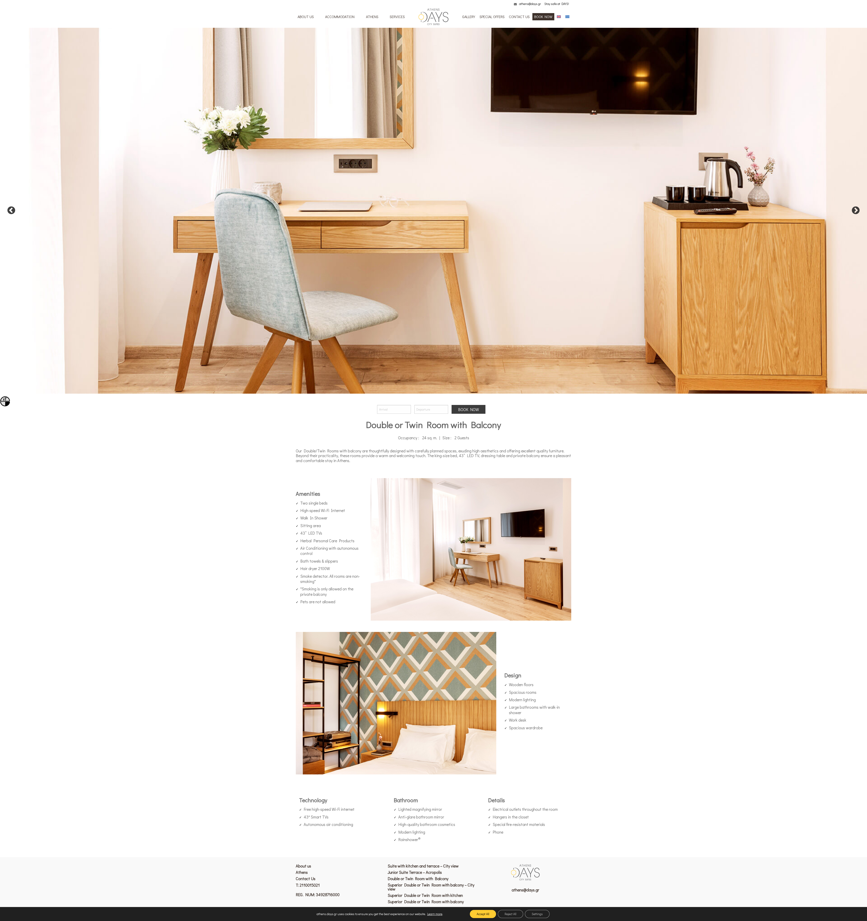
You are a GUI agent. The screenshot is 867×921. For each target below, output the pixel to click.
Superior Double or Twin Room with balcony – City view (431, 887)
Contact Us (305, 879)
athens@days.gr (530, 4)
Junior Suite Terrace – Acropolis (415, 872)
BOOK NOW (543, 16)
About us (303, 866)
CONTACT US (519, 16)
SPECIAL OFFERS (492, 16)
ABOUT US (306, 16)
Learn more (434, 914)
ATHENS (372, 16)
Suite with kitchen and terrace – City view (423, 866)
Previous (11, 210)
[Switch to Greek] (567, 17)
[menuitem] (306, 16)
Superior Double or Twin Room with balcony (426, 902)
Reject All (510, 914)
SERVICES (397, 16)
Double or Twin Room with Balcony (418, 879)
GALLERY (468, 16)
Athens (302, 872)
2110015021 (310, 885)
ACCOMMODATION (339, 16)
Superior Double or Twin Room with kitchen (425, 895)
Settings (537, 914)
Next (855, 210)
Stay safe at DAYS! (556, 3)
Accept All (483, 914)
